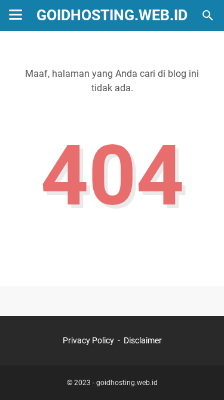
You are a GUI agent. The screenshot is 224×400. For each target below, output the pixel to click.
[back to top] (200, 373)
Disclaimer (143, 340)
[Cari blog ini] (208, 15)
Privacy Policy (88, 340)
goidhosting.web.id (112, 15)
